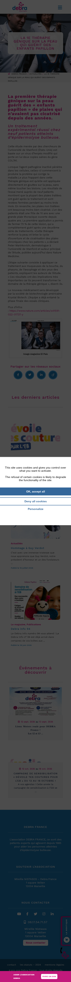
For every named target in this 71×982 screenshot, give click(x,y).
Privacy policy (35, 514)
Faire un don (49, 976)
